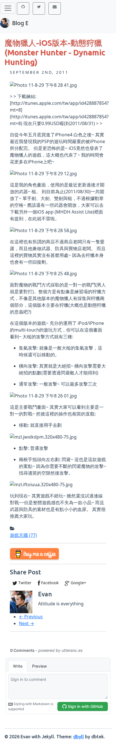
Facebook (49, 582)
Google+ (78, 582)
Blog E (20, 23)
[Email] (54, 8)
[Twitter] (39, 8)
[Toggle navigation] (8, 8)
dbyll (78, 736)
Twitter (24, 582)
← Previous (31, 617)
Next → (26, 623)
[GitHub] (23, 8)
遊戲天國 (23, 535)
